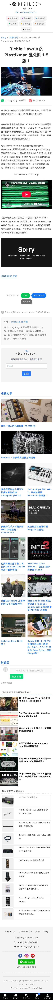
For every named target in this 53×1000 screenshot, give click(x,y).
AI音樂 (27, 29)
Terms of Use (35, 988)
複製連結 (26, 302)
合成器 (13, 24)
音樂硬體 (41, 18)
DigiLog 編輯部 (17, 100)
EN (30, 9)
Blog (3, 37)
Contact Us (25, 931)
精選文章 (13, 18)
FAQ (46, 931)
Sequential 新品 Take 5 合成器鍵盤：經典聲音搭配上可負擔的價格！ (35, 776)
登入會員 (16, 676)
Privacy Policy (17, 988)
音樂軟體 (27, 18)
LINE (25, 295)
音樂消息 (26, 24)
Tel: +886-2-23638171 (26, 12)
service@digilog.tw (28, 946)
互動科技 (40, 24)
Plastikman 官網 (9, 276)
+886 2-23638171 (27, 942)
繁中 (25, 9)
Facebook (39, 295)
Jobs (38, 931)
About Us (10, 931)
